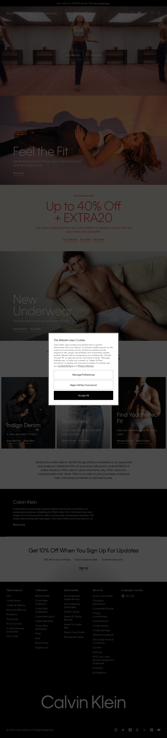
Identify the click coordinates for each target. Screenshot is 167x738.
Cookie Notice (65, 365)
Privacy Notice (86, 365)
